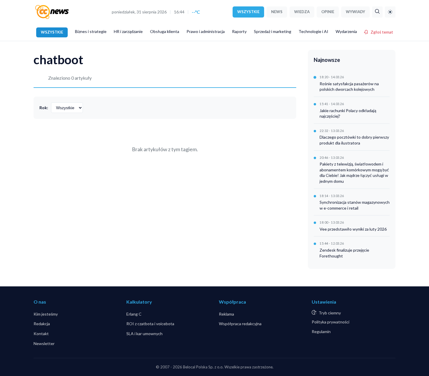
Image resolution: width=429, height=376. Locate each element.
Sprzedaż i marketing (272, 31)
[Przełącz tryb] (390, 12)
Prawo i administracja (205, 31)
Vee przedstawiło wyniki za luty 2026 (353, 229)
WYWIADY (355, 11)
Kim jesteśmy (46, 313)
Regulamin (321, 331)
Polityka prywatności (330, 321)
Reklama (226, 313)
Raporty (239, 31)
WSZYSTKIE (248, 11)
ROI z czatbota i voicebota (150, 323)
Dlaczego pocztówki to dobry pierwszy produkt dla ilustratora (354, 140)
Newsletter (44, 343)
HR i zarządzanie (128, 31)
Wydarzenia (346, 31)
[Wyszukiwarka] (377, 12)
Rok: (43, 107)
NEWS (276, 11)
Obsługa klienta (164, 31)
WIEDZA (302, 11)
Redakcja (42, 323)
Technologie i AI (313, 31)
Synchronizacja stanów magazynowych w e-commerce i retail (355, 205)
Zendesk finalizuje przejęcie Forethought (344, 253)
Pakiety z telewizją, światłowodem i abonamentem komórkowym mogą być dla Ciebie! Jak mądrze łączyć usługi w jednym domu (354, 172)
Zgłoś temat (382, 31)
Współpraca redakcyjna (240, 323)
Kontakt (41, 333)
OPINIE (327, 11)
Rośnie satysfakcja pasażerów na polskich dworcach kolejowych (349, 86)
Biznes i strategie (91, 31)
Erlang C (134, 313)
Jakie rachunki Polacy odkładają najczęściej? (348, 113)
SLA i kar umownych (144, 333)
